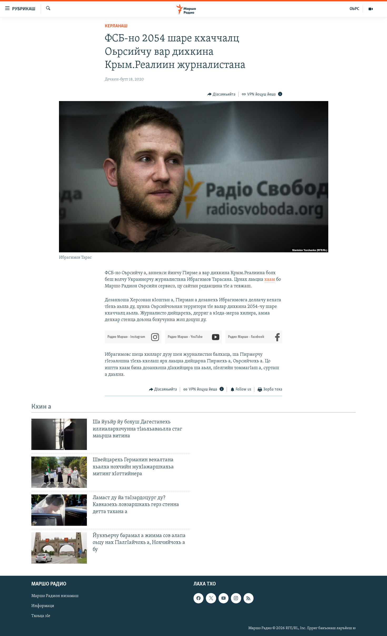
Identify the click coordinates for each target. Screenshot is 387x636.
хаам (269, 279)
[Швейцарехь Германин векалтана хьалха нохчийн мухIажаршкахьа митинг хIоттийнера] (59, 472)
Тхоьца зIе (40, 616)
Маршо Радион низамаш (54, 596)
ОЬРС (354, 9)
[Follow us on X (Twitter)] (211, 598)
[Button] (221, 94)
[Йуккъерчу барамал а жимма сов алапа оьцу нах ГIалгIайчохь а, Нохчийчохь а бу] (59, 548)
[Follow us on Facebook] (199, 598)
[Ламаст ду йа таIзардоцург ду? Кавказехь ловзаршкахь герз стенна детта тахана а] (59, 510)
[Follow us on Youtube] (224, 598)
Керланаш (116, 26)
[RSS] (249, 598)
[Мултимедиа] (371, 9)
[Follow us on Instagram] (236, 598)
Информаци (42, 606)
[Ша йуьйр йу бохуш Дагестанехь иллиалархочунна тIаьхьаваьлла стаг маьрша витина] (59, 434)
